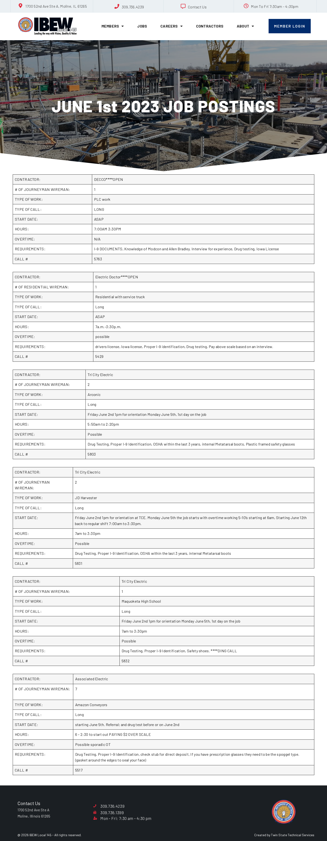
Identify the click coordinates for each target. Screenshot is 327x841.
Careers (169, 26)
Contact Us (197, 7)
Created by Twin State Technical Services (284, 835)
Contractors (209, 26)
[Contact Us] (183, 6)
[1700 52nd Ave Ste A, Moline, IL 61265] (20, 5)
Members (110, 26)
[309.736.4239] (117, 6)
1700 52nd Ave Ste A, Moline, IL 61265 (56, 6)
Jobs (142, 26)
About (243, 26)
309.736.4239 (133, 7)
